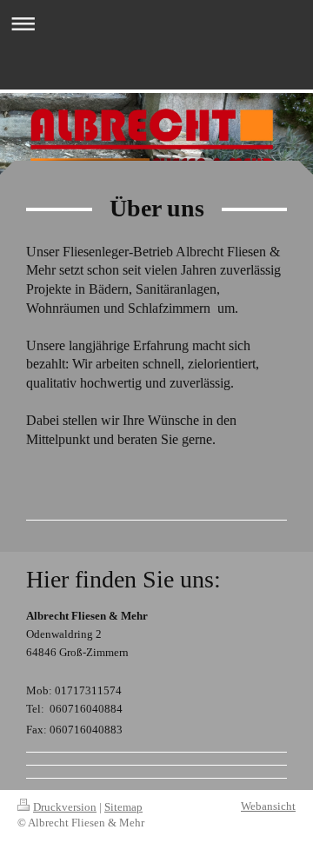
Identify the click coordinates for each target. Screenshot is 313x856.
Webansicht (268, 806)
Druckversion (65, 806)
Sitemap (123, 806)
